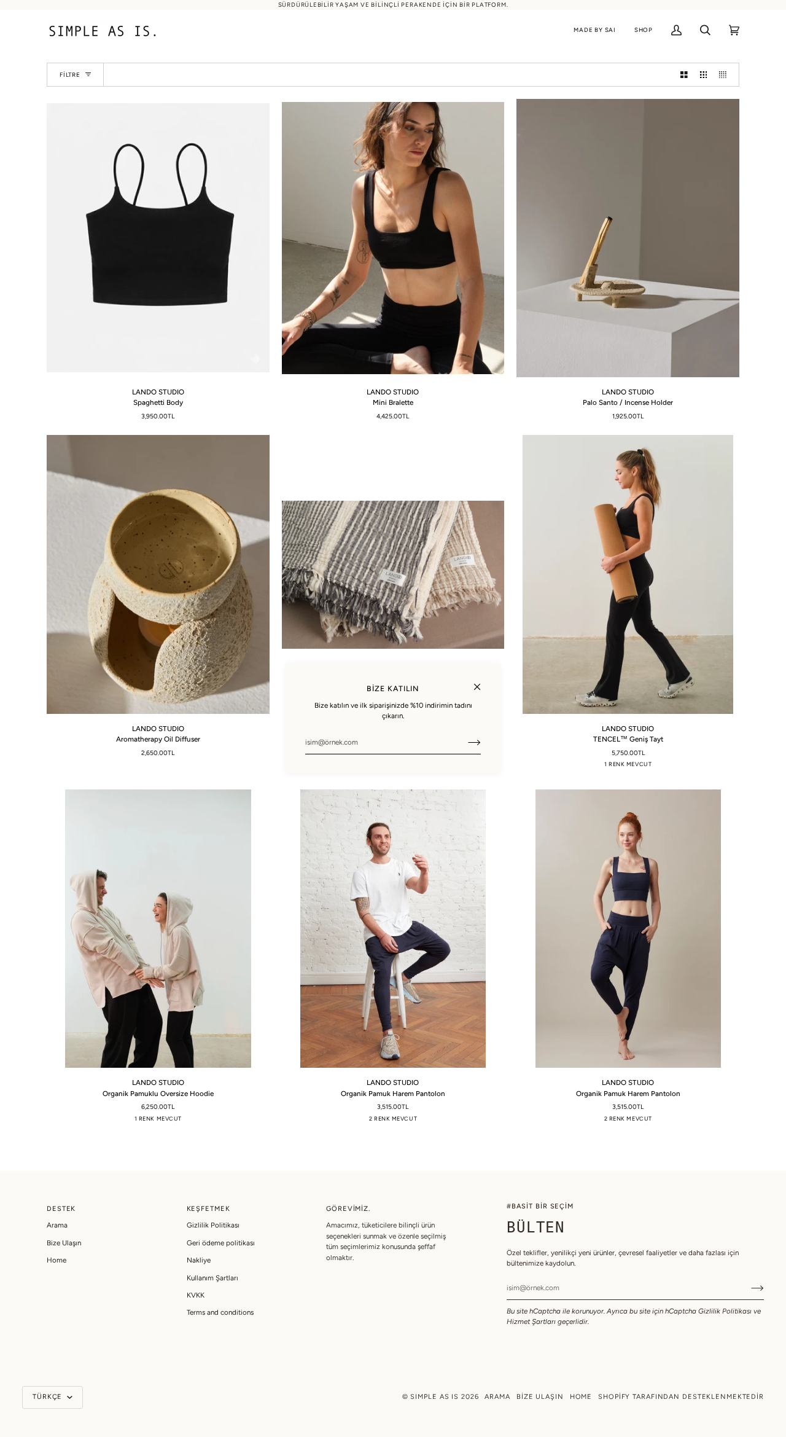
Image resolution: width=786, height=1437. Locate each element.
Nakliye (199, 1260)
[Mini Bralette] (393, 238)
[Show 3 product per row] (704, 74)
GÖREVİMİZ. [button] (348, 1209)
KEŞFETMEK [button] (208, 1209)
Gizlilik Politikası (725, 1311)
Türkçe (48, 1397)
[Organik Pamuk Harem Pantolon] (393, 928)
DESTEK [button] (61, 1209)
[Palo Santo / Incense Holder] (627, 238)
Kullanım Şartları (212, 1278)
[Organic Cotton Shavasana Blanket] (393, 574)
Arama (57, 1225)
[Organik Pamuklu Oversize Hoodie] (158, 928)
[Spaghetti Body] (158, 238)
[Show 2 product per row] (684, 74)
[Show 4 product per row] (726, 74)
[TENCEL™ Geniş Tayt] (627, 574)
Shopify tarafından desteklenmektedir (681, 1397)
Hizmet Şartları (531, 1321)
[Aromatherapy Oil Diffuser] (158, 574)
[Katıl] (464, 742)
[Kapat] (482, 681)
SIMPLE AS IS (434, 1397)
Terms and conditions (220, 1312)
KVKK (195, 1295)
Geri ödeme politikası (221, 1243)
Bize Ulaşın (64, 1243)
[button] (594, 30)
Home (56, 1260)
